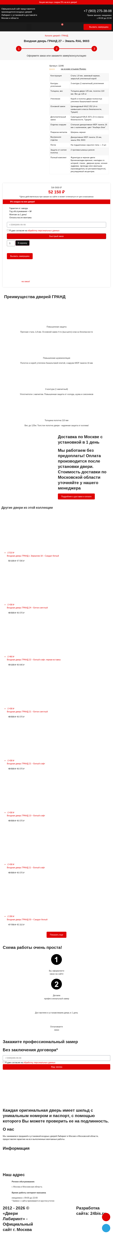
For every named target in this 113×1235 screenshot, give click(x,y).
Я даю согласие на (34, 230)
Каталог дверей (52, 35)
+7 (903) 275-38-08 (98, 11)
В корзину (22, 243)
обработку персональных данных (44, 230)
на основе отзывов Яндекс (73, 69)
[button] (29, 27)
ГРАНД (64, 35)
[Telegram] (106, 1228)
